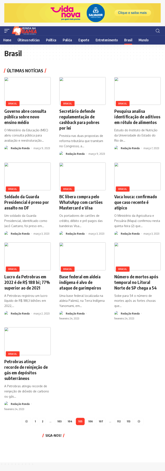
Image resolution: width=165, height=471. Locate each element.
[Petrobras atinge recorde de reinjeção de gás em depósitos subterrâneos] (27, 341)
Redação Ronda (20, 148)
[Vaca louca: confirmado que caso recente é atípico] (137, 177)
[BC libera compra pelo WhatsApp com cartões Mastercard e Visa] (82, 177)
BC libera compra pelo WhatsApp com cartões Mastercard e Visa (80, 202)
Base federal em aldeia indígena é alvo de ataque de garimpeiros (80, 282)
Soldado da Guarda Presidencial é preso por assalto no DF (26, 202)
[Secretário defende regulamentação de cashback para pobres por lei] (82, 91)
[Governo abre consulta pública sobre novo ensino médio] (27, 91)
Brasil (12, 103)
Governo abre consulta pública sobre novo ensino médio (25, 116)
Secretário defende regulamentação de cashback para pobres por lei (79, 119)
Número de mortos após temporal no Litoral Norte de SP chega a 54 (136, 282)
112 (119, 421)
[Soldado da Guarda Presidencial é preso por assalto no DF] (27, 177)
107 (101, 421)
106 (90, 421)
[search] (158, 31)
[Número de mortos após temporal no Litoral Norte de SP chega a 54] (137, 256)
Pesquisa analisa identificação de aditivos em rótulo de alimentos (137, 116)
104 (70, 421)
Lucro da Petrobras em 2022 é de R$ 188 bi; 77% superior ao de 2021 (27, 282)
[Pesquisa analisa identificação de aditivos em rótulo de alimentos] (137, 91)
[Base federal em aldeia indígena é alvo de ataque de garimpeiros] (82, 256)
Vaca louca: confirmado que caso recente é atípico (135, 202)
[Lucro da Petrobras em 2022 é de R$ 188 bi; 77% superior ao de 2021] (27, 256)
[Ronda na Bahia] (26, 30)
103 (59, 421)
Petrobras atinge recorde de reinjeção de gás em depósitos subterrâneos (26, 370)
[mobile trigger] (8, 30)
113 (128, 421)
